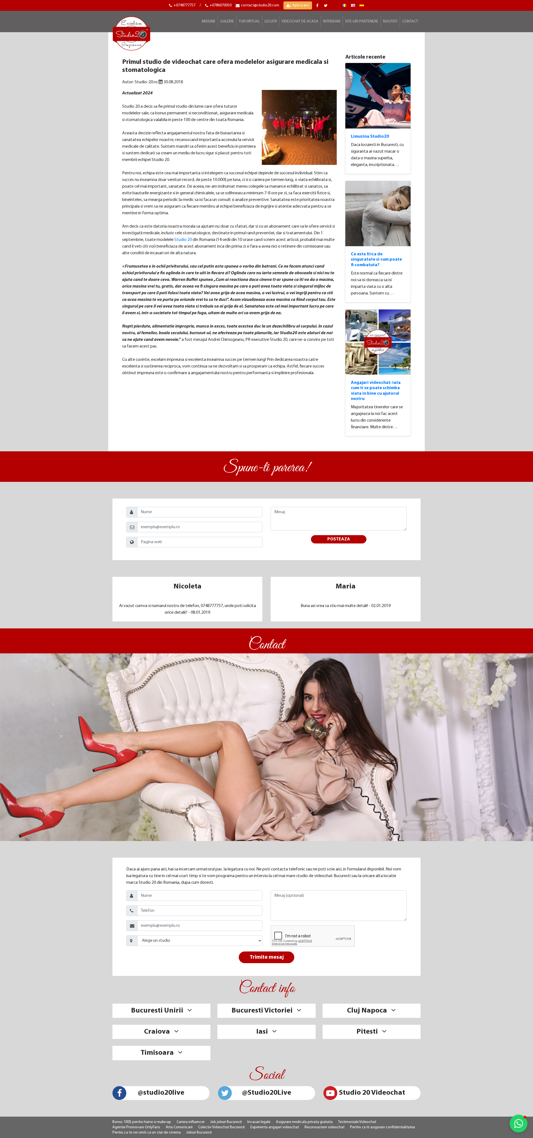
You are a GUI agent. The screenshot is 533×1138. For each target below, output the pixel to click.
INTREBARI (331, 21)
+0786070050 (221, 5)
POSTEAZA (338, 539)
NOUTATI (390, 21)
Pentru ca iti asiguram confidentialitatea (382, 1127)
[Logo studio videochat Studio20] (131, 33)
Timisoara (157, 1053)
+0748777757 (184, 5)
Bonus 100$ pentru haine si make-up (141, 1122)
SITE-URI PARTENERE (361, 21)
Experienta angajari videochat (274, 1127)
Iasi (262, 1032)
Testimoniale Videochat (357, 1122)
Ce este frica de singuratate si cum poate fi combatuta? (376, 259)
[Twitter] (326, 5)
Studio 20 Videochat (372, 1093)
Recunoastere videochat (325, 1127)
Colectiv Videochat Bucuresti (221, 1127)
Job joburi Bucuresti (226, 1122)
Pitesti (367, 1032)
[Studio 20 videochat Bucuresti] (344, 5)
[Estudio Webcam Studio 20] (361, 5)
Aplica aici (300, 5)
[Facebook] (318, 5)
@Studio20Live (266, 1093)
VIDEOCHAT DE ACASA (299, 21)
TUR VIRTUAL (249, 21)
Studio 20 (183, 240)
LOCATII (271, 21)
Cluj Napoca (367, 1010)
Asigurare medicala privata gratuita (304, 1122)
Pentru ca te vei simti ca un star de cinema (146, 1133)
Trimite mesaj (267, 957)
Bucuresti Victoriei (262, 1010)
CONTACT (410, 21)
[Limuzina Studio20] (378, 96)
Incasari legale (258, 1122)
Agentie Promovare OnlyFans (136, 1127)
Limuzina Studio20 (370, 136)
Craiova (157, 1032)
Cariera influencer (191, 1122)
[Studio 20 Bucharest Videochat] (353, 5)
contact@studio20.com (260, 5)
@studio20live (161, 1093)
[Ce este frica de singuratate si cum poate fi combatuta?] (378, 213)
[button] (518, 1123)
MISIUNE (208, 21)
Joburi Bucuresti (199, 1133)
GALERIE (227, 21)
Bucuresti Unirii (157, 1010)
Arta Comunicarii (179, 1127)
